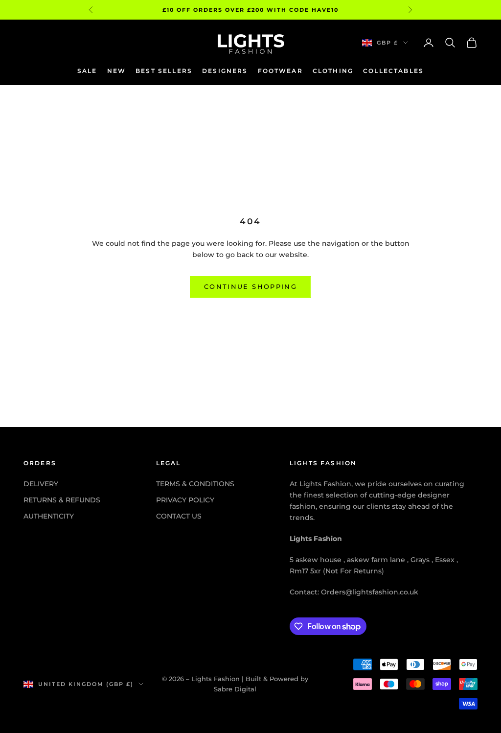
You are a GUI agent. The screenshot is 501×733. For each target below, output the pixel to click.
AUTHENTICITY (48, 516)
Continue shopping (250, 286)
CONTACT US (179, 516)
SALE (87, 70)
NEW (116, 70)
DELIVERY (40, 483)
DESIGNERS (225, 70)
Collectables (393, 70)
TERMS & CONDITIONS (195, 483)
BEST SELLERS (164, 70)
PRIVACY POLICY (185, 500)
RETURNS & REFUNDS (61, 500)
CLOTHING (333, 70)
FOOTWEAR (280, 70)
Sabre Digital (235, 689)
